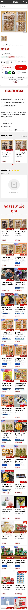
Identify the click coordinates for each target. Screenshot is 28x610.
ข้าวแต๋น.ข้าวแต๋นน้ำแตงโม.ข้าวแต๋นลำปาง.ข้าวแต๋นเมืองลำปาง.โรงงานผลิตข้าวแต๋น (16, 78)
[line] (9, 72)
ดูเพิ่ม (16, 81)
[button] (23, 2)
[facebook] (6, 72)
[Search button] (25, 6)
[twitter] (13, 72)
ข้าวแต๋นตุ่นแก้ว (8, 54)
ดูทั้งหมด (23, 136)
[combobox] (14, 6)
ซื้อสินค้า (21, 67)
